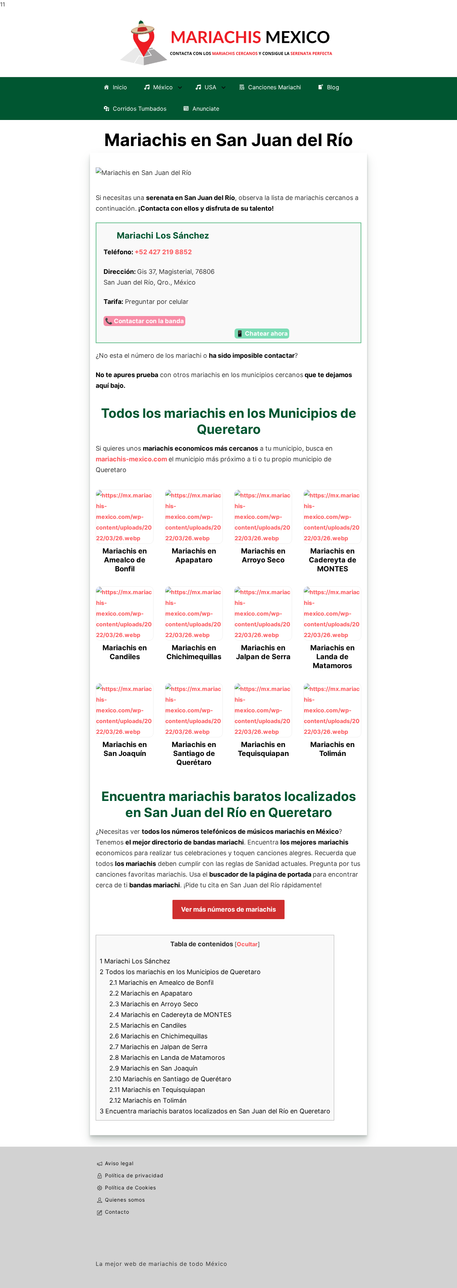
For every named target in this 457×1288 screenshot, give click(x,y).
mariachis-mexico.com (131, 459)
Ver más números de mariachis (228, 909)
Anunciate (205, 108)
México (163, 87)
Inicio (120, 87)
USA (210, 87)
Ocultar (247, 944)
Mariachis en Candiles (147, 1025)
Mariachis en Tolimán (148, 1100)
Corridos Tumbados (139, 108)
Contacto (117, 1212)
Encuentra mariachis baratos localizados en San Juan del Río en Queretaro (215, 1111)
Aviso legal (119, 1163)
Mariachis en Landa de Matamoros (167, 1057)
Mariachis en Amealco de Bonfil (161, 982)
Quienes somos (125, 1200)
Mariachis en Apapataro (150, 993)
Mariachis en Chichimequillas (158, 1036)
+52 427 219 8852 (163, 252)
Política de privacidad (134, 1175)
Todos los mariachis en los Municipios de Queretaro (180, 972)
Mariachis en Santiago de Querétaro (170, 1079)
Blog (333, 87)
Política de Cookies (130, 1187)
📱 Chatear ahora (262, 333)
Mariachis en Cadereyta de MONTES (170, 1014)
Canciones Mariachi (274, 87)
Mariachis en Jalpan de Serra (158, 1047)
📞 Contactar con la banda (144, 321)
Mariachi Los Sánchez (135, 961)
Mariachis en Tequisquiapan (157, 1089)
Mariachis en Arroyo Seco (153, 1004)
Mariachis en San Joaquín (153, 1068)
